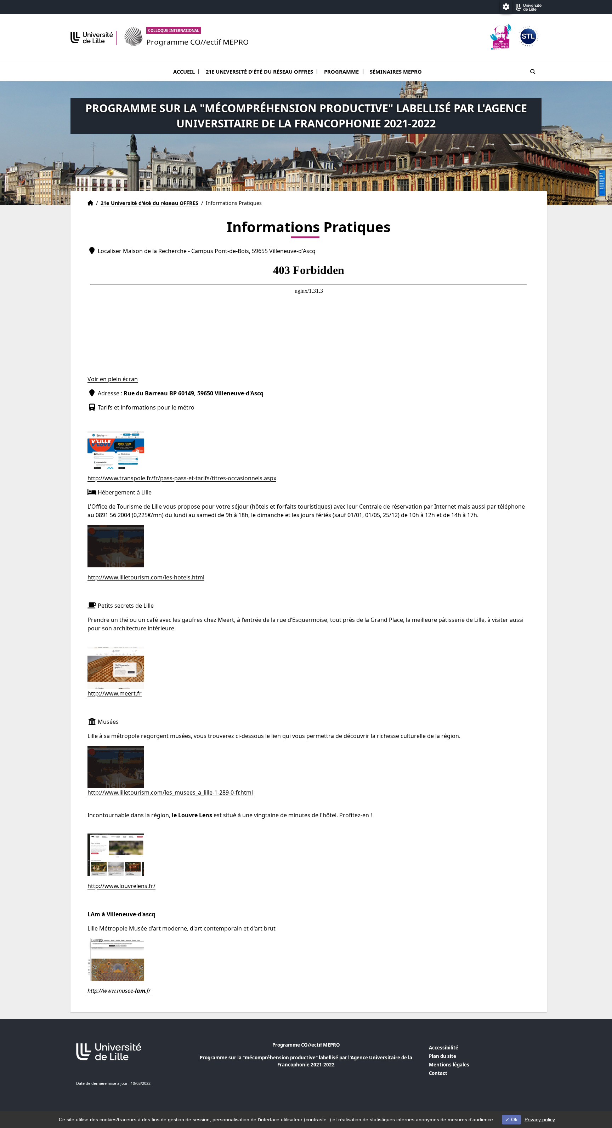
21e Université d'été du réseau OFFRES (259, 71)
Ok (513, 1119)
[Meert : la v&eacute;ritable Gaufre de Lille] (115, 667)
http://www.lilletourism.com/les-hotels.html (145, 577)
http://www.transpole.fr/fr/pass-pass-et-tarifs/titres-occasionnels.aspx (181, 478)
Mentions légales (449, 1064)
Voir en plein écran (112, 379)
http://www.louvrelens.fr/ (121, 886)
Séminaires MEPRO (396, 71)
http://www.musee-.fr (119, 991)
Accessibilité (443, 1047)
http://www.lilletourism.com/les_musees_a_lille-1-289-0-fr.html (170, 792)
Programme (341, 71)
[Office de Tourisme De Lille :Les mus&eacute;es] (115, 766)
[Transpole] (115, 452)
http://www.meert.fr (114, 693)
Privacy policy (540, 1119)
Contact (438, 1073)
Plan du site (442, 1056)
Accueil (184, 71)
